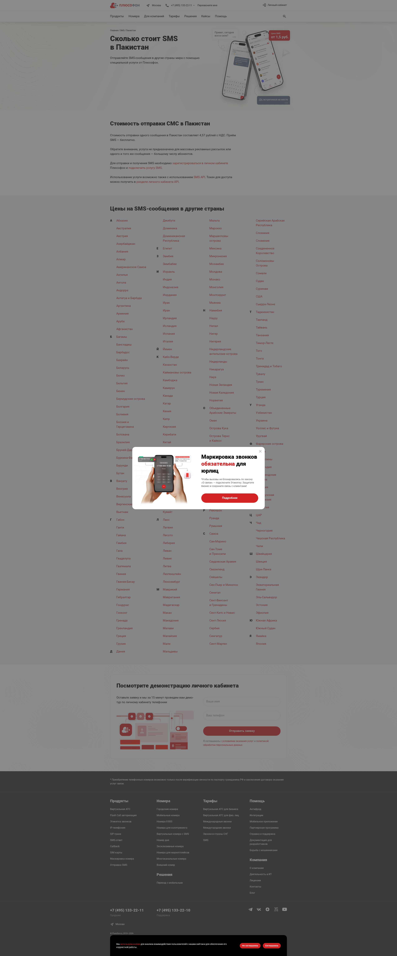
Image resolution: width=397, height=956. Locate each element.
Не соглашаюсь (250, 945)
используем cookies (130, 944)
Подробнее (229, 498)
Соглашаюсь (271, 945)
